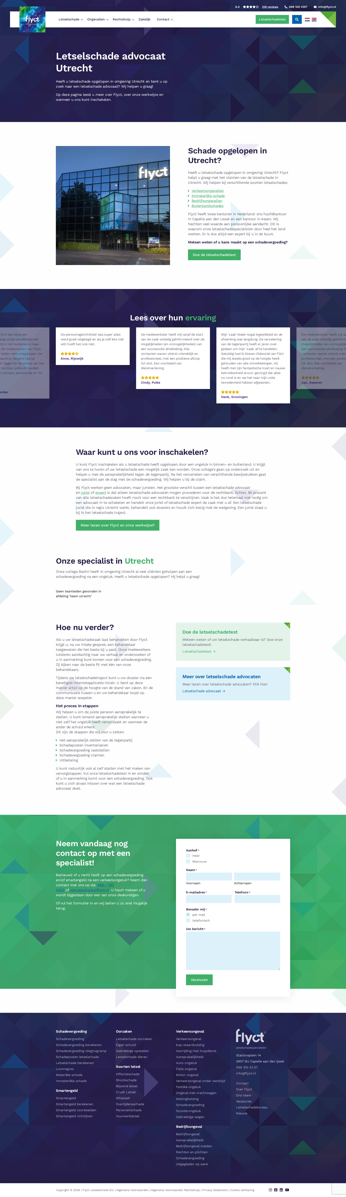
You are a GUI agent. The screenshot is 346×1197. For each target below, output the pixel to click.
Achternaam (242, 883)
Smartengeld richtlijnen (74, 1116)
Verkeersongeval (188, 1039)
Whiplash (123, 1098)
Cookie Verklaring (242, 1190)
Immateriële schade (208, 196)
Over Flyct (244, 1089)
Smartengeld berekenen (74, 1104)
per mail (198, 915)
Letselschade (69, 19)
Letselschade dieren (131, 1057)
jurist (85, 492)
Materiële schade (69, 1075)
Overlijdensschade (130, 1104)
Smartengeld (66, 1098)
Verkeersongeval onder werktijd (200, 1081)
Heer (196, 856)
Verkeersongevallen (208, 191)
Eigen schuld (126, 1045)
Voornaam (193, 883)
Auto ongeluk (186, 1063)
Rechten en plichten (192, 1152)
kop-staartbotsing (190, 1045)
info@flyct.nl (246, 1073)
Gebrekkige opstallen (132, 1051)
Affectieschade (127, 1074)
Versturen (199, 980)
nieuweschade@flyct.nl (89, 890)
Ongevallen (96, 19)
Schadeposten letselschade (77, 1057)
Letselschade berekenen (75, 1063)
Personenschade (129, 1110)
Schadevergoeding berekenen (79, 1045)
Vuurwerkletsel (127, 1116)
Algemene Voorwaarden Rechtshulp (175, 1190)
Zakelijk (144, 19)
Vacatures (243, 1101)
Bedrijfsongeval (188, 1134)
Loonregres (65, 1069)
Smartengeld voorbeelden (76, 1110)
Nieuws (241, 1113)
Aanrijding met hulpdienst (196, 1051)
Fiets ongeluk (186, 1069)
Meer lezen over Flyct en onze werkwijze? (118, 525)
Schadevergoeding (70, 1039)
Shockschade (126, 1080)
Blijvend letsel (127, 1086)
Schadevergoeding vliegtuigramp (81, 1051)
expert (100, 492)
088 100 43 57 (247, 1067)
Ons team (243, 1095)
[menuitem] (69, 19)
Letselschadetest (272, 19)
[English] (314, 19)
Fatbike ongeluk (188, 1087)
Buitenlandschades (207, 206)
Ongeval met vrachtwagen (196, 1093)
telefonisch (201, 920)
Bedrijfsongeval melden (194, 1146)
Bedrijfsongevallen (207, 201)
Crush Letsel (126, 1092)
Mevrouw (199, 861)
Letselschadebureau (252, 1107)
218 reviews (270, 6)
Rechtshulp (122, 19)
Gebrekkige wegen (190, 1117)
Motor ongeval (187, 1075)
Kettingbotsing (187, 1099)
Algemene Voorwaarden (132, 1190)
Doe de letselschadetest (214, 255)
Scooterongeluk (188, 1111)
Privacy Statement (215, 1190)
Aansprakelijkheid (189, 1057)
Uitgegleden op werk (192, 1164)
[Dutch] (307, 19)
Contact (163, 19)
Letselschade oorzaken (134, 1039)
